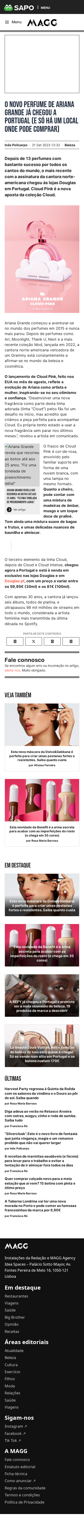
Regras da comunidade (25, 1488)
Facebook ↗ (15, 1433)
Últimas (13, 1079)
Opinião (12, 1324)
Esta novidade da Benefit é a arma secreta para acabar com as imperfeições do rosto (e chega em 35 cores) (42, 831)
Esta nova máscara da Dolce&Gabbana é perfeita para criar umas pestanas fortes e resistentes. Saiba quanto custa (42, 756)
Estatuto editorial (20, 1466)
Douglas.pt (14, 581)
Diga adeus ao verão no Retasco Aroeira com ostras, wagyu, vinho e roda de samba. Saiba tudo (40, 1115)
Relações (12, 1393)
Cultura (11, 1364)
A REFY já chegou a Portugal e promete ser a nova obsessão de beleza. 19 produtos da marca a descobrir (42, 1006)
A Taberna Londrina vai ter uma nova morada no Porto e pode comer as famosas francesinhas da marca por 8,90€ (40, 1205)
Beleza (70, 145)
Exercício (12, 1371)
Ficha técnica (16, 1473)
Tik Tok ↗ (13, 1440)
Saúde (10, 1310)
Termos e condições (22, 1495)
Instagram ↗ (16, 1426)
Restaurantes (16, 1296)
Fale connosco (17, 1459)
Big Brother (15, 1317)
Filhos (10, 1378)
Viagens (12, 1303)
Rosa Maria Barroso (45, 840)
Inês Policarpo (19, 1148)
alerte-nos (12, 670)
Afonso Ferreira (44, 765)
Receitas (12, 1331)
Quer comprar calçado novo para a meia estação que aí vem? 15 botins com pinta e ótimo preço (40, 1183)
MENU (45, 7)
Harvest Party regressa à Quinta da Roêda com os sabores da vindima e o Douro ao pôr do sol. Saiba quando (41, 1093)
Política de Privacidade (24, 1502)
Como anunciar (20, 1480)
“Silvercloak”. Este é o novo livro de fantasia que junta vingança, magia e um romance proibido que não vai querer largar (41, 1138)
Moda (10, 1386)
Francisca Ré (19, 1126)
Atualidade (14, 1350)
